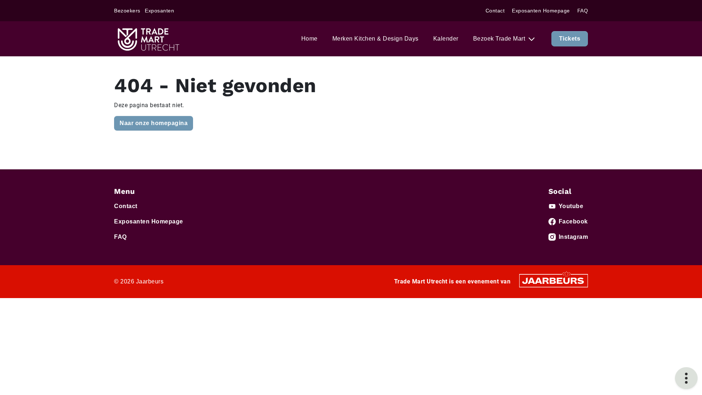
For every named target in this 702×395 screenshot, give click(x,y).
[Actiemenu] (686, 378)
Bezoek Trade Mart (500, 38)
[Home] (147, 38)
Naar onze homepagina (154, 123)
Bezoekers (127, 11)
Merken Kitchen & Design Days (375, 38)
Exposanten (159, 11)
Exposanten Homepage (541, 11)
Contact (495, 11)
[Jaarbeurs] (553, 280)
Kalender (445, 38)
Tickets (570, 38)
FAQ (582, 11)
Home (309, 38)
